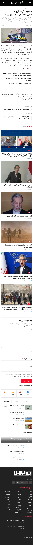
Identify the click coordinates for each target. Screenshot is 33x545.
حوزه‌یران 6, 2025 (27, 158)
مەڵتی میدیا (18, 512)
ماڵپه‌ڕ (30, 366)
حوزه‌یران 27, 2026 (19, 459)
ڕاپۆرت (19, 491)
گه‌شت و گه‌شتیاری (18, 506)
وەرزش (8, 507)
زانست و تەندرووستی (29, 511)
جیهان (26, 8)
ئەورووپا (30, 502)
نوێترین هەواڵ (6, 491)
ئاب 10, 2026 (27, 441)
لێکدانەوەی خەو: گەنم (18, 418)
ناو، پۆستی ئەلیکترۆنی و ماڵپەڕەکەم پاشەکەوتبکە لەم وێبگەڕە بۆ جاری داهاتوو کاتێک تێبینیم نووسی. (19, 375)
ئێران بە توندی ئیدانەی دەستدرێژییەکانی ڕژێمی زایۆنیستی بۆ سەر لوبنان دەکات (18, 277)
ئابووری (30, 491)
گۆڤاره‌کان (18, 510)
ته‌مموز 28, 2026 (20, 448)
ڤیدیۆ (19, 497)
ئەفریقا (30, 497)
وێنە (9, 510)
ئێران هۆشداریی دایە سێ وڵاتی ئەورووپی (20, 83)
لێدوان (30, 329)
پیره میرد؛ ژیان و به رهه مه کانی (16, 412)
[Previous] (18, 89)
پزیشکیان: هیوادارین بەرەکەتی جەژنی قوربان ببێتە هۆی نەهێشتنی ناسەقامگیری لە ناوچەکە (16, 74)
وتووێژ (8, 504)
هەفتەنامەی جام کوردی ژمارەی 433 (20, 439)
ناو (30, 351)
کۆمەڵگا (19, 502)
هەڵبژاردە (8, 494)
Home (30, 8)
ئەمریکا (30, 500)
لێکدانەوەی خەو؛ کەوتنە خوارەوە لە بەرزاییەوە (13, 406)
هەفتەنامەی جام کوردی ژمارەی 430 (15, 457)
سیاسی (19, 494)
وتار (9, 502)
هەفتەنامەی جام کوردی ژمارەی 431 (15, 451)
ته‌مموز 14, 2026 (20, 453)
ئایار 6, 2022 (28, 25)
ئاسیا (22, 8)
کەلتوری (19, 500)
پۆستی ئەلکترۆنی (27, 359)
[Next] (15, 89)
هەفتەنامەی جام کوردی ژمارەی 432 (15, 446)
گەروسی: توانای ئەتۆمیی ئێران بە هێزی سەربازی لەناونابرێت (18, 79)
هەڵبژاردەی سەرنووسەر (7, 498)
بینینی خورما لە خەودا (18, 425)
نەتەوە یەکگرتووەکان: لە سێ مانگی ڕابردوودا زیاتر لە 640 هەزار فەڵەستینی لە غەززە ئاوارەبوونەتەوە (17, 308)
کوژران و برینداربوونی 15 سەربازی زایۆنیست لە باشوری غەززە (18, 246)
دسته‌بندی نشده (28, 508)
